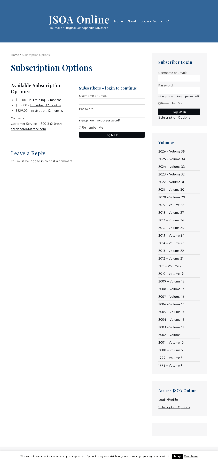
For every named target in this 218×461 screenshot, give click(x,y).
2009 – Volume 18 (171, 281)
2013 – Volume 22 (171, 251)
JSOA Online (79, 19)
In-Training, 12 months (45, 100)
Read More (191, 456)
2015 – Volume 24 (171, 235)
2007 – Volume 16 (171, 296)
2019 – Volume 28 (171, 205)
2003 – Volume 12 (171, 327)
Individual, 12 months (45, 105)
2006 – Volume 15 (171, 304)
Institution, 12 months (46, 110)
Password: (86, 109)
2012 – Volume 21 (170, 258)
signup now (86, 120)
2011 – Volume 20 (170, 266)
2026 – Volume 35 (171, 151)
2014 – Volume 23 (171, 243)
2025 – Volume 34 (171, 159)
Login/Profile (168, 399)
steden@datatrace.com (28, 129)
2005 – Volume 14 (171, 312)
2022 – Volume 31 (171, 182)
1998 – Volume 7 (170, 365)
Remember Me (92, 127)
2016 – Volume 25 (171, 228)
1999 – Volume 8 (170, 358)
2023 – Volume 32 (171, 174)
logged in (37, 161)
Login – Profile (151, 21)
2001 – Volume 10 (171, 342)
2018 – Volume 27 (171, 212)
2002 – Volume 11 (170, 335)
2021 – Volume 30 (171, 189)
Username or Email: (93, 95)
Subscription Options (174, 117)
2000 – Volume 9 (170, 350)
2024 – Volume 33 (171, 167)
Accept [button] (177, 456)
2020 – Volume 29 (171, 197)
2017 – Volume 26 (171, 220)
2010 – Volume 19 (171, 274)
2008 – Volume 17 (171, 289)
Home (118, 21)
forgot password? (108, 120)
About (131, 21)
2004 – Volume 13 (171, 319)
